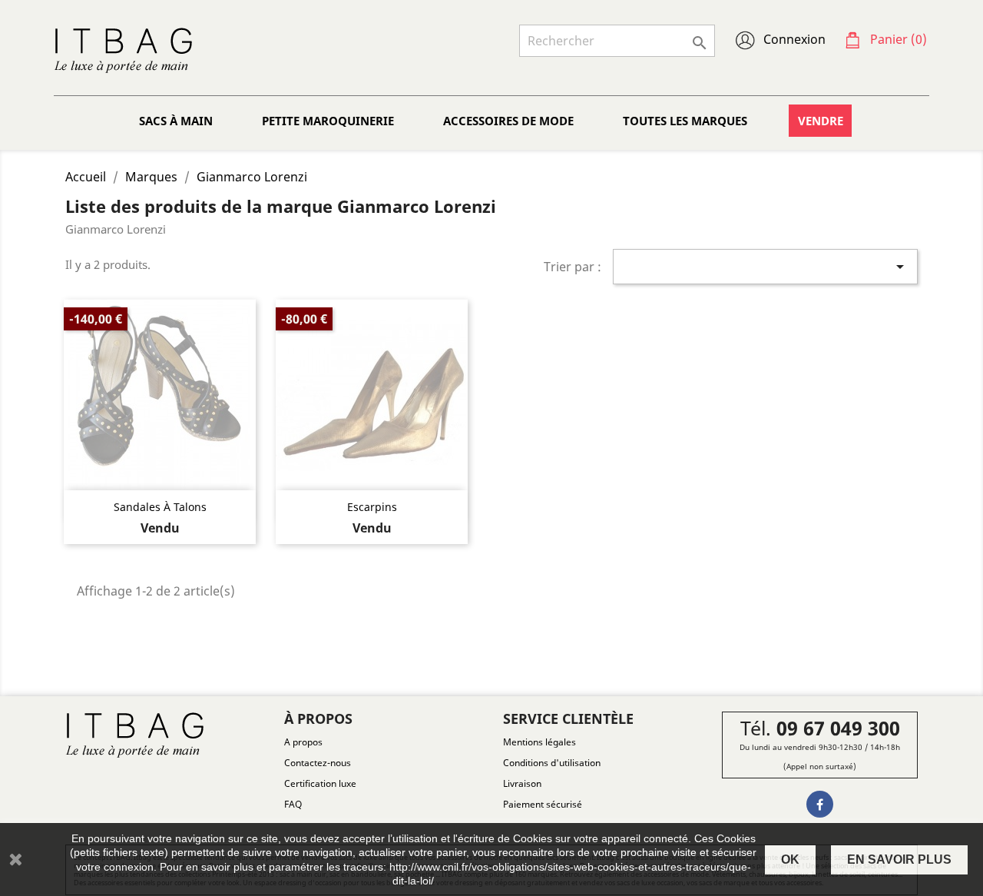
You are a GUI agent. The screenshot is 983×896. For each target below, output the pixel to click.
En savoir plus (899, 859)
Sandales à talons (160, 506)
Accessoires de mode (508, 120)
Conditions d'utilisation (552, 762)
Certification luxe (320, 783)
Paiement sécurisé (542, 804)
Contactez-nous (317, 762)
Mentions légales (539, 741)
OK (790, 859)
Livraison (522, 783)
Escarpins (372, 506)
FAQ (293, 804)
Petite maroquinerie (328, 120)
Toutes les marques (685, 120)
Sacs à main (176, 120)
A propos (303, 741)
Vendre (820, 120)
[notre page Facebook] (819, 804)
